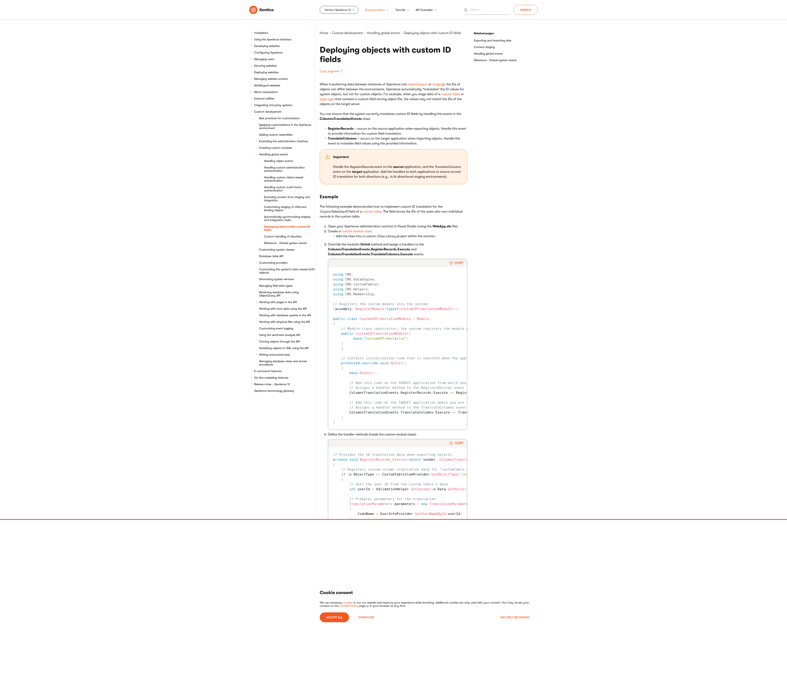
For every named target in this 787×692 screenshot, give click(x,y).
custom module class (356, 231)
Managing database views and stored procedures (283, 363)
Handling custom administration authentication (284, 169)
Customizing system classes (277, 249)
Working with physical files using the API (284, 321)
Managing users (264, 59)
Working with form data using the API (283, 308)
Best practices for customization (279, 118)
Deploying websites (266, 72)
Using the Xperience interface (272, 39)
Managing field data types (275, 285)
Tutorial (400, 9)
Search (525, 9)
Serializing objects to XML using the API (284, 348)
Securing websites (265, 65)
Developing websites (267, 46)
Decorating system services (276, 279)
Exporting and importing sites (492, 40)
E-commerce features (268, 371)
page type (327, 99)
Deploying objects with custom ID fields (287, 228)
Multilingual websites (267, 85)
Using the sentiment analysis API (279, 335)
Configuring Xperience (268, 52)
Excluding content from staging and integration (287, 198)
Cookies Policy (349, 605)
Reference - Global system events (285, 243)
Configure (366, 617)
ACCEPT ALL (334, 617)
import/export (418, 84)
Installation (261, 32)
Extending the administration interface (283, 141)
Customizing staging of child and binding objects (285, 208)
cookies (348, 602)
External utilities (264, 98)
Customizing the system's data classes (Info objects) (287, 271)
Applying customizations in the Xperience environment (285, 126)
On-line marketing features (271, 377)
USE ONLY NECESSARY (515, 617)
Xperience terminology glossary (274, 390)
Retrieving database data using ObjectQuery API (279, 294)
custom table (450, 94)
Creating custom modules (275, 147)
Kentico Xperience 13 (338, 9)
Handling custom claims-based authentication (283, 179)
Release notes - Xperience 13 (272, 384)
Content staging (484, 47)
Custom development (268, 111)
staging (437, 84)
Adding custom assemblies (275, 134)
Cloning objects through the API (279, 341)
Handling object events (278, 161)
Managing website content (271, 78)
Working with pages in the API (278, 302)
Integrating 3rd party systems (273, 105)
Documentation (375, 9)
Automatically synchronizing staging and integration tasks (287, 218)
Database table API (271, 256)
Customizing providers (273, 262)
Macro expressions (265, 92)
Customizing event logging (276, 328)
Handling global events (273, 154)
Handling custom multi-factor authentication (283, 189)
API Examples (424, 9)
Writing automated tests (274, 354)
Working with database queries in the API (285, 315)
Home (324, 33)
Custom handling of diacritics (283, 236)
